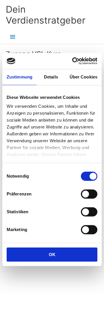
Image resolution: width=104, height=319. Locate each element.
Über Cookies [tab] (83, 76)
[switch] (89, 194)
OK (52, 254)
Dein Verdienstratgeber (46, 15)
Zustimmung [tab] (19, 76)
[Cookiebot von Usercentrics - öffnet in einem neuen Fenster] (73, 61)
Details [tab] (51, 76)
